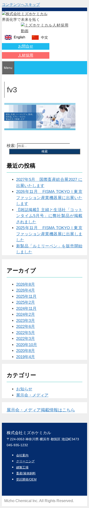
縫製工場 (22, 467)
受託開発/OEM (26, 479)
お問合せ (25, 46)
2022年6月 (25, 326)
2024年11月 (26, 308)
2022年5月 (25, 332)
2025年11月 (26, 296)
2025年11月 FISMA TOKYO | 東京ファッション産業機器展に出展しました (49, 234)
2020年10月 (26, 345)
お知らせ (24, 389)
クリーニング (25, 461)
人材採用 (25, 55)
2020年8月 (25, 350)
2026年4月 (25, 290)
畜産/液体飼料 (26, 473)
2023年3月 (25, 320)
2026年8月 (25, 284)
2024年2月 (25, 314)
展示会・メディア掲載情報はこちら (41, 410)
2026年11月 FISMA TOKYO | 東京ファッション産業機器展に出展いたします (49, 197)
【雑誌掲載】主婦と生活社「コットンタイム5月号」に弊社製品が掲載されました (49, 216)
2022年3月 (25, 338)
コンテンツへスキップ (21, 5)
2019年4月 (25, 357)
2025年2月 (25, 302)
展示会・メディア (32, 395)
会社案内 (22, 455)
